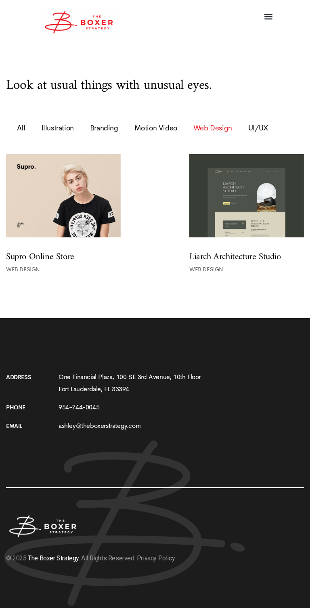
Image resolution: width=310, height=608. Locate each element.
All (21, 128)
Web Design (23, 269)
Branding (104, 128)
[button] (268, 16)
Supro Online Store (40, 257)
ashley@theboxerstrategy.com (99, 425)
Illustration (58, 128)
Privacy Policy (156, 558)
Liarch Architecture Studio (235, 257)
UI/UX (258, 128)
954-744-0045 (79, 407)
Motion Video (155, 128)
